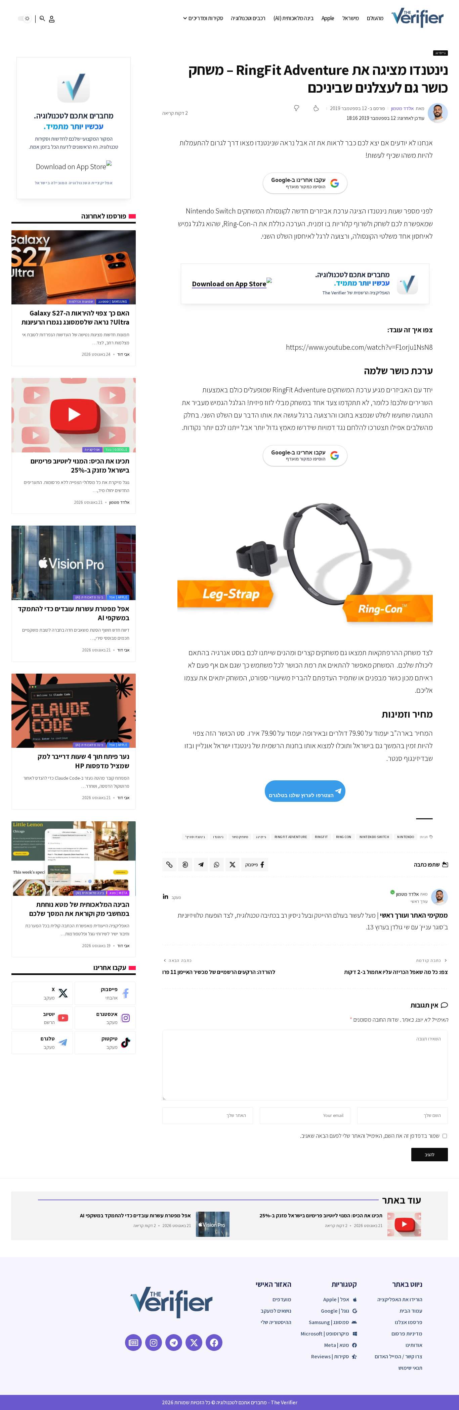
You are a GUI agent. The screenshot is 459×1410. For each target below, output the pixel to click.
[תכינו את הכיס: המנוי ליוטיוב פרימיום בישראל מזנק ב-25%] (73, 415)
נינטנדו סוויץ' (195, 837)
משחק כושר (240, 837)
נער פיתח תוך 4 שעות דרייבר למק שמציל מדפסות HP (83, 761)
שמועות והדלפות (81, 301)
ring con (343, 837)
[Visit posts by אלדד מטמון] (438, 113)
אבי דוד (123, 354)
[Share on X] (232, 864)
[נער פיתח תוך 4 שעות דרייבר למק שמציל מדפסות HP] (73, 711)
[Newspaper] (133, 1342)
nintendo (405, 837)
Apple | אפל (118, 597)
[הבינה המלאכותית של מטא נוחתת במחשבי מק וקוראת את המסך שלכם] (73, 858)
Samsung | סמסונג (112, 301)
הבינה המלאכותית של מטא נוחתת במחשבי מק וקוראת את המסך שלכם (79, 909)
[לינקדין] (165, 897)
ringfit (321, 837)
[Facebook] (105, 993)
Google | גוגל (116, 449)
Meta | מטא (118, 893)
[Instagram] (105, 1018)
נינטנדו (218, 837)
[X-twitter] (193, 1342)
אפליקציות (92, 449)
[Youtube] (42, 1018)
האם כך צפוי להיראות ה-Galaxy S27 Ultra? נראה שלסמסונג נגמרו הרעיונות (75, 317)
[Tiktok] (105, 1042)
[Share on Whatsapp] (217, 864)
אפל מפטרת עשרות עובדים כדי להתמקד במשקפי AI (135, 1215)
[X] (42, 993)
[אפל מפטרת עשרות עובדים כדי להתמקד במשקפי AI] (73, 563)
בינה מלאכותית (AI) (89, 597)
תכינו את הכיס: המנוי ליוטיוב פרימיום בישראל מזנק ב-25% (80, 465)
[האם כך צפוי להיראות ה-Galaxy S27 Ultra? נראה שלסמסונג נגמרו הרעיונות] (73, 267)
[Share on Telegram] (201, 864)
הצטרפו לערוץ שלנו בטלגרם (301, 795)
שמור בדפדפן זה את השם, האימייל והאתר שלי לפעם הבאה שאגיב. (370, 1135)
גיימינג (440, 53)
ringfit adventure (291, 837)
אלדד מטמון (402, 108)
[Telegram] (42, 1042)
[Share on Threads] (185, 864)
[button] (51, 19)
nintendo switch (374, 837)
